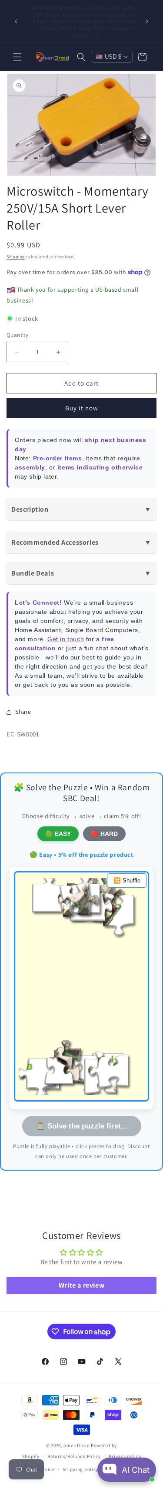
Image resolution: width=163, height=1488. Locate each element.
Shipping (16, 257)
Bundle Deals (81, 573)
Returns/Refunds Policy (73, 1456)
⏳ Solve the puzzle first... (81, 1126)
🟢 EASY (58, 833)
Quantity (17, 335)
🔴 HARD (104, 833)
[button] (17, 57)
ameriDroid (76, 1445)
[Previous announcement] (16, 21)
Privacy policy (125, 1456)
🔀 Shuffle (126, 880)
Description (81, 509)
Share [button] (23, 712)
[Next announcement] (146, 21)
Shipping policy (81, 1469)
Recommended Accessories (81, 542)
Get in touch (65, 639)
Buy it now (81, 408)
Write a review (81, 1285)
